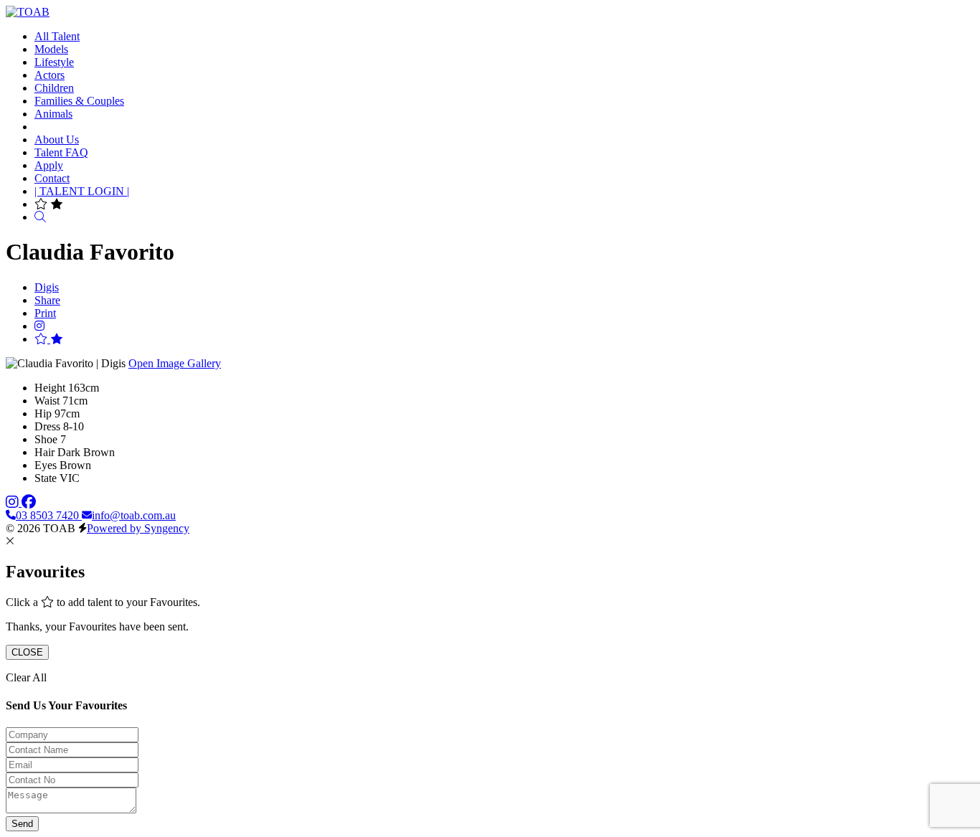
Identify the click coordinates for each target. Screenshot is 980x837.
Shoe (45, 439)
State (45, 478)
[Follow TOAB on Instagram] (14, 502)
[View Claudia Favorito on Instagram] (39, 326)
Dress (47, 426)
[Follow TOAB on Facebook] (29, 502)
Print (45, 313)
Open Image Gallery (174, 363)
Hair (44, 452)
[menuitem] (57, 36)
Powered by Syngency (138, 528)
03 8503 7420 (49, 515)
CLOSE (27, 652)
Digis (46, 287)
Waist (47, 400)
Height (49, 388)
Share (47, 300)
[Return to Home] (28, 12)
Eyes (45, 465)
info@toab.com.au (134, 515)
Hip (43, 413)
